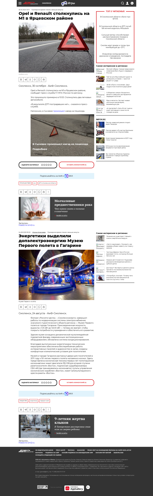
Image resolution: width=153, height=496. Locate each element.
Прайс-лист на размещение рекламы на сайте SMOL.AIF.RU (109, 450)
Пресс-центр (60, 450)
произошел (59, 111)
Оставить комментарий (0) (76, 165)
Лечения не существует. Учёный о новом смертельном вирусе (118, 237)
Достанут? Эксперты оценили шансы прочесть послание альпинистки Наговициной (120, 269)
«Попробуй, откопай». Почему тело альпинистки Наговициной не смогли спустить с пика (119, 277)
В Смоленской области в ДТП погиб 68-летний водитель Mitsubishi (115, 27)
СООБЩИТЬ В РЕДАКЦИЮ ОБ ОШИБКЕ (48, 455)
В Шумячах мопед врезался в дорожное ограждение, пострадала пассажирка (115, 56)
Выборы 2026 (118, 452)
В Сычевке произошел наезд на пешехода (60, 144)
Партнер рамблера (56, 487)
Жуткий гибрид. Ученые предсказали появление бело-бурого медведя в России (120, 71)
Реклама (71, 450)
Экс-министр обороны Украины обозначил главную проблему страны (117, 155)
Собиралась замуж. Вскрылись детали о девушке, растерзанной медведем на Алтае (118, 94)
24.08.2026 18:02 (24, 232)
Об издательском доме (44, 450)
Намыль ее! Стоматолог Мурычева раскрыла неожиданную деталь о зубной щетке (119, 262)
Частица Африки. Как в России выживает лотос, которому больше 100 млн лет (119, 254)
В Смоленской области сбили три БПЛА (115, 18)
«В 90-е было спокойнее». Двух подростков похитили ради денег (119, 86)
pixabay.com (23, 74)
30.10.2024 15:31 (24, 10)
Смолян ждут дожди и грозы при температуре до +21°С (115, 46)
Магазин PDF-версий (103, 452)
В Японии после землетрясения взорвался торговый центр (118, 147)
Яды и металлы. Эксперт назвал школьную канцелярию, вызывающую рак (118, 102)
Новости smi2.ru (27, 225)
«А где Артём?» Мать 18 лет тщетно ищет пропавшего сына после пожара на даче (119, 110)
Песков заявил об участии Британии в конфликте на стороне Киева (119, 131)
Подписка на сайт (52, 452)
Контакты (39, 452)
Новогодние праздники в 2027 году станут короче (119, 139)
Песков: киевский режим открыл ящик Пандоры (118, 123)
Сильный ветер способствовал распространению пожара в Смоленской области (115, 37)
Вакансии (81, 450)
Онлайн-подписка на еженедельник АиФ (77, 452)
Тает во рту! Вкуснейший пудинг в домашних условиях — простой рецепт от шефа (119, 79)
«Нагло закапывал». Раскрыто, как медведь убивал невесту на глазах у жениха (119, 246)
